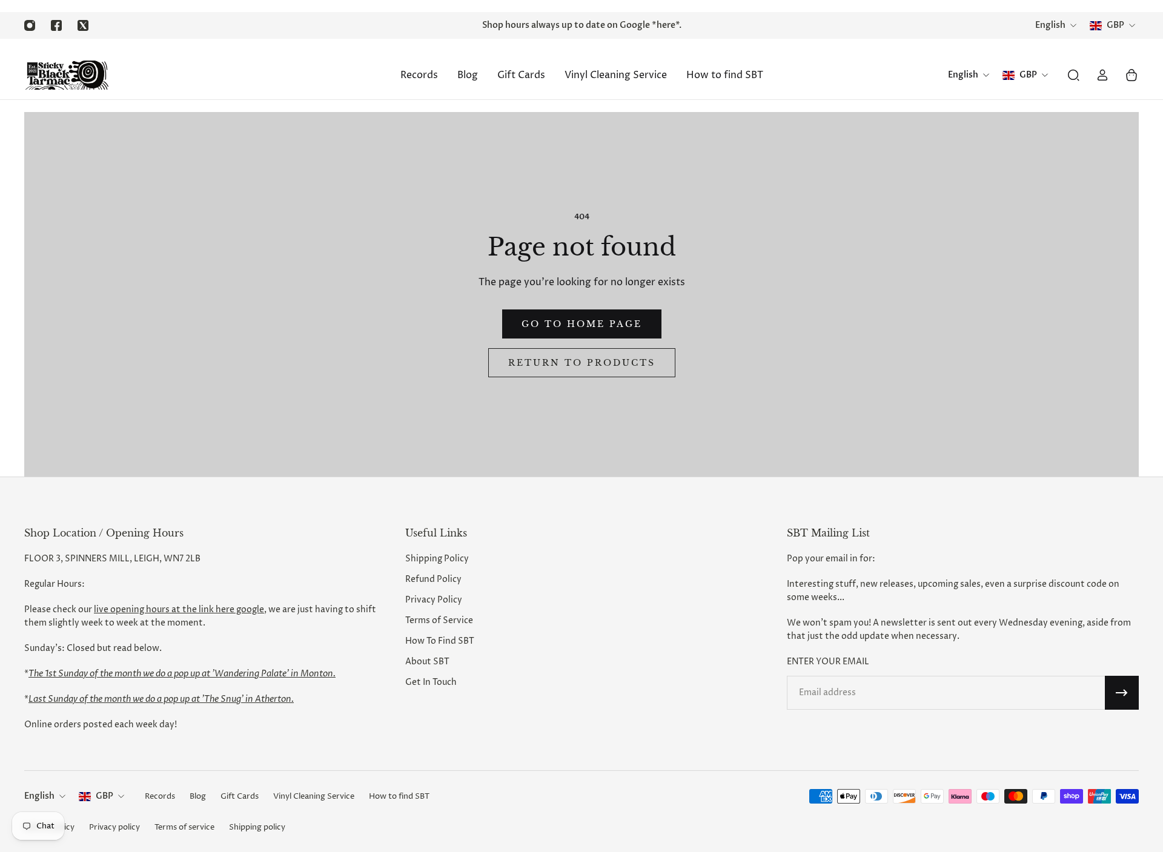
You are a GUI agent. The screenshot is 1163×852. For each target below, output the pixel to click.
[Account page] (1102, 75)
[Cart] (1131, 75)
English (39, 796)
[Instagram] (29, 25)
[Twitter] (83, 25)
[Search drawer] (1073, 75)
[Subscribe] (1122, 693)
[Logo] (66, 75)
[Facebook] (56, 25)
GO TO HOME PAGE (582, 324)
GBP (104, 796)
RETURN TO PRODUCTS (581, 362)
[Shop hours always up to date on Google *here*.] (581, 25)
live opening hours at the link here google (179, 609)
